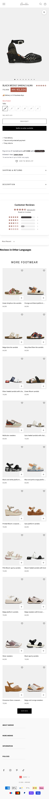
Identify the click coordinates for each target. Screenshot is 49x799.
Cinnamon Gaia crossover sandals (11, 700)
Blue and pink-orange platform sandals (34, 480)
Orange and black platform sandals (33, 303)
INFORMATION (8, 746)
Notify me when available (24, 128)
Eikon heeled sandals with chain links (13, 391)
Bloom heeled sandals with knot (35, 568)
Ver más (24, 711)
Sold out (24, 121)
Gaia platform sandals (32, 524)
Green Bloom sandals (31, 391)
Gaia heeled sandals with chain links (34, 435)
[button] (41, 85)
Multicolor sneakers (9, 435)
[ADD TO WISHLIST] (22, 271)
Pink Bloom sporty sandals (11, 568)
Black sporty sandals (31, 656)
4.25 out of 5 (31, 210)
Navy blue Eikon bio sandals (33, 347)
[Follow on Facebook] (4, 770)
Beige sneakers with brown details (33, 612)
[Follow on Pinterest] (17, 770)
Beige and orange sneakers (33, 700)
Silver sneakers (8, 656)
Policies (6, 756)
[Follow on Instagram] (10, 770)
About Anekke (8, 725)
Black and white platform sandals (11, 480)
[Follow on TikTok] (23, 770)
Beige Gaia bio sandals (10, 347)
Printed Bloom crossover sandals (11, 524)
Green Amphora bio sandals (12, 303)
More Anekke (8, 736)
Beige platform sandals (10, 612)
